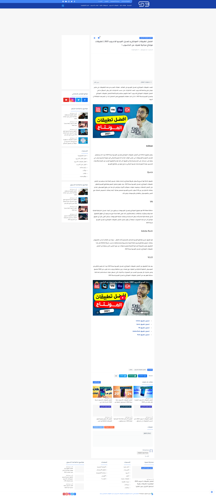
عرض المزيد (96, 382)
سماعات (126, 484)
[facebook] (74, 1)
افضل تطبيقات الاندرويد (146, 37)
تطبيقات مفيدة (125, 478)
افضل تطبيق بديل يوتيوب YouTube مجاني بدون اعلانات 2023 (70, 116)
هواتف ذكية (123, 5)
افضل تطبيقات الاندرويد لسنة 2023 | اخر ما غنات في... (103, 401)
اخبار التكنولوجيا (85, 5)
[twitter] (72, 1)
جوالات (84, 170)
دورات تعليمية (125, 481)
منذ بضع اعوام (148, 398)
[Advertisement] (108, 22)
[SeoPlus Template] (152, 494)
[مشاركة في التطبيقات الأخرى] (116, 375)
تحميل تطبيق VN (144, 328)
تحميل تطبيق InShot (143, 321)
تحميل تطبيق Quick (143, 324)
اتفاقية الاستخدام (126, 1)
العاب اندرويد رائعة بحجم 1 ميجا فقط (70, 124)
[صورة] (83, 116)
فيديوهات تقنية (104, 5)
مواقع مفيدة (83, 176)
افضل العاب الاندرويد (81, 158)
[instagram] (69, 1)
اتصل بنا (100, 1)
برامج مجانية (83, 167)
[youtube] (66, 1)
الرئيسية (129, 5)
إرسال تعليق (147, 433)
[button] (142, 375)
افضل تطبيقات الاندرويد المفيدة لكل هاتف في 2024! (143, 401)
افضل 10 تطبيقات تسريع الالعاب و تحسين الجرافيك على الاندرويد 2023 (70, 217)
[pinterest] (63, 1)
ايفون (127, 475)
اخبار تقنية (126, 467)
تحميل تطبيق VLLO (143, 335)
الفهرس (106, 1)
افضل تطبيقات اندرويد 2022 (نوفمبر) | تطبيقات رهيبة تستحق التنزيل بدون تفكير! (144, 484)
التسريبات (126, 470)
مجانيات (127, 487)
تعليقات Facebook (98, 427)
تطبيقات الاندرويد (114, 5)
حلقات (130, 369)
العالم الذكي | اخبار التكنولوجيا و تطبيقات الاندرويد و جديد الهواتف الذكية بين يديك (119, 493)
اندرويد (127, 472)
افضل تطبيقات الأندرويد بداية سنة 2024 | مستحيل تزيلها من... (122, 401)
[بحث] (63, 5)
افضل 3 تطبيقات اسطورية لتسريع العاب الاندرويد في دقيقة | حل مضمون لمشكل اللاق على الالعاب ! (70, 142)
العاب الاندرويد (94, 5)
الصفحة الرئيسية (101, 467)
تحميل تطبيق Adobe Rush (141, 331)
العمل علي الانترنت (81, 164)
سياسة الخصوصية (115, 1)
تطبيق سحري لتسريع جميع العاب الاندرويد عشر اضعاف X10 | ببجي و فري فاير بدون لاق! (70, 133)
